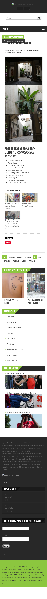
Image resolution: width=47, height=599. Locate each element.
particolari (16, 261)
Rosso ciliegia (12, 163)
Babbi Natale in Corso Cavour (28, 204)
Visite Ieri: (8, 497)
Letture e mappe (12, 355)
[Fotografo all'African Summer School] (23, 421)
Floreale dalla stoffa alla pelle (17, 168)
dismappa (20, 41)
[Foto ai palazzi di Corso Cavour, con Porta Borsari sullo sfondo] (12, 215)
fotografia (7, 261)
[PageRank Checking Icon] (11, 475)
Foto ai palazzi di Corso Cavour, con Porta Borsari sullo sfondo (12, 225)
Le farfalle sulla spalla (15, 160)
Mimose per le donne (15, 170)
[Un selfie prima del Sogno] (23, 382)
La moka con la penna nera (17, 182)
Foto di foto (10, 344)
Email (5, 535)
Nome (4, 525)
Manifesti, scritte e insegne (15, 349)
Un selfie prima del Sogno (15, 373)
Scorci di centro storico (13, 37)
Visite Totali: (9, 508)
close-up (40, 257)
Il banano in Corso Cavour (16, 165)
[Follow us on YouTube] (25, 8)
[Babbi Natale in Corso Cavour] (29, 197)
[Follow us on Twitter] (21, 8)
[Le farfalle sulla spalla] (13, 285)
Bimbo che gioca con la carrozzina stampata (21, 393)
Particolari (11, 257)
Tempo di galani (13, 177)
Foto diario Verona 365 (19, 149)
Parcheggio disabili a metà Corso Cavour (12, 205)
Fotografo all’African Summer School (19, 412)
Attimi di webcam (12, 360)
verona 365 (32, 261)
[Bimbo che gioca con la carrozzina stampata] (23, 401)
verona (24, 261)
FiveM (4, 554)
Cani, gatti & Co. (12, 338)
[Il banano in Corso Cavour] (23, 71)
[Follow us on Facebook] (18, 8)
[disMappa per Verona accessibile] (23, 4)
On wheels (10, 316)
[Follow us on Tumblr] (28, 8)
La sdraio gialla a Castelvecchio (18, 173)
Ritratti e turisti (11, 322)
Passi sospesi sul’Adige (15, 175)
